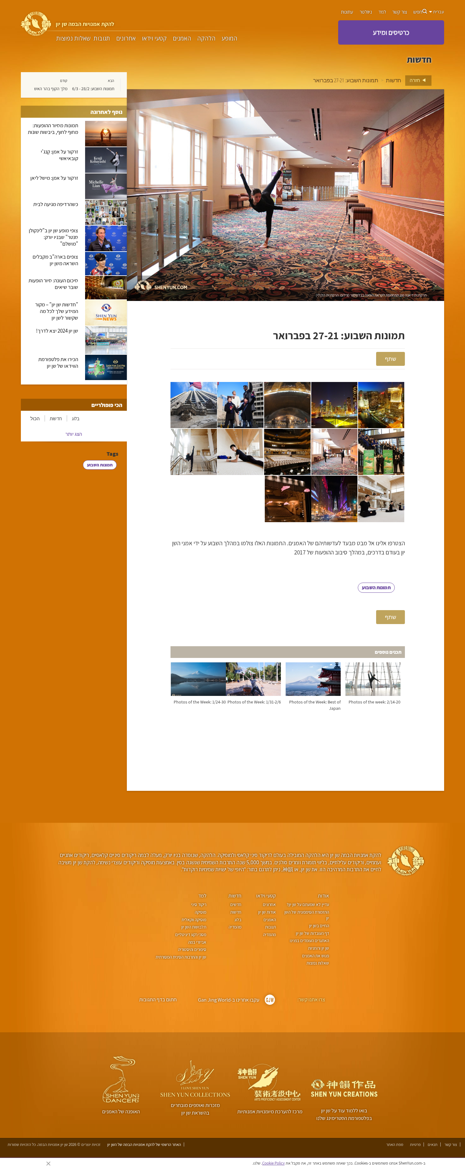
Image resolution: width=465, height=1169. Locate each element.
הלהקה (206, 38)
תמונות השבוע (376, 587)
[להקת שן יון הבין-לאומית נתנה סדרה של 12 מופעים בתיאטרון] (334, 499)
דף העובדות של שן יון (312, 933)
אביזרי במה (197, 942)
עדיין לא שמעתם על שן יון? (308, 904)
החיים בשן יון (319, 925)
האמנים (182, 38)
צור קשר (399, 11)
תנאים (432, 1144)
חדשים (235, 904)
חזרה (415, 80)
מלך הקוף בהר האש (50, 88)
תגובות (102, 38)
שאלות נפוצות (73, 38)
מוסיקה (200, 912)
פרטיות (415, 1144)
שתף (390, 358)
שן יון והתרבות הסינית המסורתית (181, 957)
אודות (323, 895)
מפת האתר (394, 1144)
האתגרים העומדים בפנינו (309, 940)
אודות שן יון (267, 912)
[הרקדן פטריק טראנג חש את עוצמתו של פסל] (287, 405)
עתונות (347, 11)
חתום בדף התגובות (158, 999)
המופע (229, 38)
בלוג (75, 418)
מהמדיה (269, 934)
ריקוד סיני (198, 904)
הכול (35, 418)
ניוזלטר (366, 11)
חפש (417, 11)
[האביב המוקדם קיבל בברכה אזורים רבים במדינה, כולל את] (193, 405)
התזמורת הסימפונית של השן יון (306, 915)
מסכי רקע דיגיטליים (190, 934)
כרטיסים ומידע (391, 32)
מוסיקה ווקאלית (194, 919)
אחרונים (126, 38)
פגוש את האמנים (315, 956)
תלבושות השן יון (193, 927)
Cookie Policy (273, 1163)
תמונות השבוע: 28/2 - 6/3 (93, 88)
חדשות (393, 80)
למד (382, 11)
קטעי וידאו (154, 38)
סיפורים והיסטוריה (192, 949)
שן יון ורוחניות (318, 948)
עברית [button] (438, 11)
